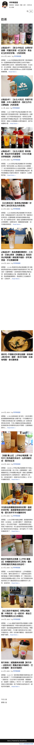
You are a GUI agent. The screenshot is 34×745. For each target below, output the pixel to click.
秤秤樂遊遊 (17, 56)
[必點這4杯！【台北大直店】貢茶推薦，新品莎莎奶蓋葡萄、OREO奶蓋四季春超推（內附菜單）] (17, 137)
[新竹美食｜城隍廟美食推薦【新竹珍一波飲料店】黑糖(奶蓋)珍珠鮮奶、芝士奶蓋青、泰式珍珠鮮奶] (17, 649)
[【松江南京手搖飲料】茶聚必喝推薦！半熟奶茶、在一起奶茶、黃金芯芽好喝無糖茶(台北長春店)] (17, 597)
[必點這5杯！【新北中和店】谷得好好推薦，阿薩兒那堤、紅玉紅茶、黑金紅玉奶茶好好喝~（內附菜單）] (17, 34)
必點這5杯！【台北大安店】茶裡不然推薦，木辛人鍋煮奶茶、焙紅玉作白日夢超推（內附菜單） (17, 102)
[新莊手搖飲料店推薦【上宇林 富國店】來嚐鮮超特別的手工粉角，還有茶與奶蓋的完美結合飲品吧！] (17, 545)
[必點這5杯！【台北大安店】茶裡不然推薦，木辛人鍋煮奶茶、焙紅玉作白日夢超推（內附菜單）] (17, 86)
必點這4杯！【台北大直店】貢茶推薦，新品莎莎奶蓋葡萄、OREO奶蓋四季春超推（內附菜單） (16, 154)
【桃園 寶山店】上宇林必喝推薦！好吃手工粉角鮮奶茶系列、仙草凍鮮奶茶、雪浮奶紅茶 (16, 458)
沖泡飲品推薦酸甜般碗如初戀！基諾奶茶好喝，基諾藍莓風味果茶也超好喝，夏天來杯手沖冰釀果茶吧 (16, 510)
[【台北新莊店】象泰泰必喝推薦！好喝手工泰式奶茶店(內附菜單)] (17, 189)
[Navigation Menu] (31, 11)
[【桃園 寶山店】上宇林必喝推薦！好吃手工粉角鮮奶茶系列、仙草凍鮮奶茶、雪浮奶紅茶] (17, 442)
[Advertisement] (12, 306)
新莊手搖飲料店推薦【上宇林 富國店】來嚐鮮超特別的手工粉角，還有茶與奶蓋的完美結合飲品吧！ (16, 561)
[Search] (27, 11)
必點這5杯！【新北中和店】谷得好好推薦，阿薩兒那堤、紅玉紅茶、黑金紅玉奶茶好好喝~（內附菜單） (17, 50)
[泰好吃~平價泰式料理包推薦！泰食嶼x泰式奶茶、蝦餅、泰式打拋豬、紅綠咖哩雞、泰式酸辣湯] (17, 340)
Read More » (13, 72)
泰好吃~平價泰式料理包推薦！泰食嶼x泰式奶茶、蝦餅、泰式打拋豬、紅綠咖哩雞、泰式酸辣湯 (17, 357)
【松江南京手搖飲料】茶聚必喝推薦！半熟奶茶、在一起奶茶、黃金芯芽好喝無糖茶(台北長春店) (16, 613)
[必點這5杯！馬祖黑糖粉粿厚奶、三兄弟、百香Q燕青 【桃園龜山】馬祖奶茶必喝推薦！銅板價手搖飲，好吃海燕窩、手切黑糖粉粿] (17, 238)
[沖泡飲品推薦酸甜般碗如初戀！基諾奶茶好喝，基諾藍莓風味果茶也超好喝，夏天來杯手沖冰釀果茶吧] (17, 493)
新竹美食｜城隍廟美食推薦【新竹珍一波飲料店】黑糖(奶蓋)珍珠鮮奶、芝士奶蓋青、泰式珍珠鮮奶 (17, 665)
